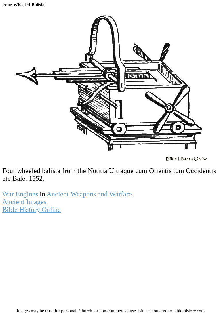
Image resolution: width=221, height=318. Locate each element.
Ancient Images (24, 201)
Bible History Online (31, 209)
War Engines (20, 194)
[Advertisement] (110, 262)
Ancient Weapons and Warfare (89, 194)
